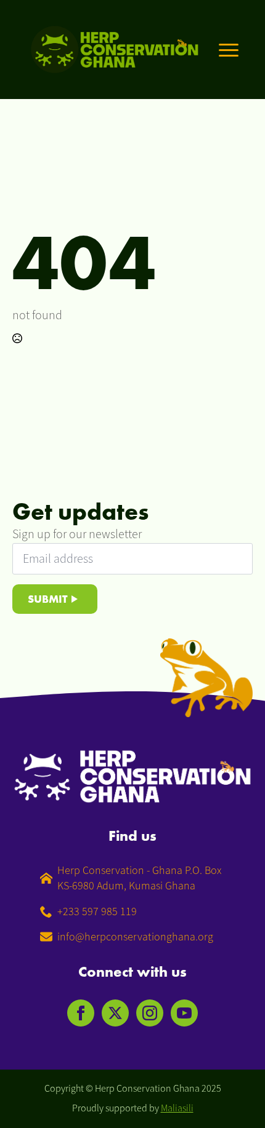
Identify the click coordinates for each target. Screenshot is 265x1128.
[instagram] (149, 1013)
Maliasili (177, 1108)
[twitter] (115, 1013)
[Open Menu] (228, 50)
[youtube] (184, 1013)
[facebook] (80, 1013)
